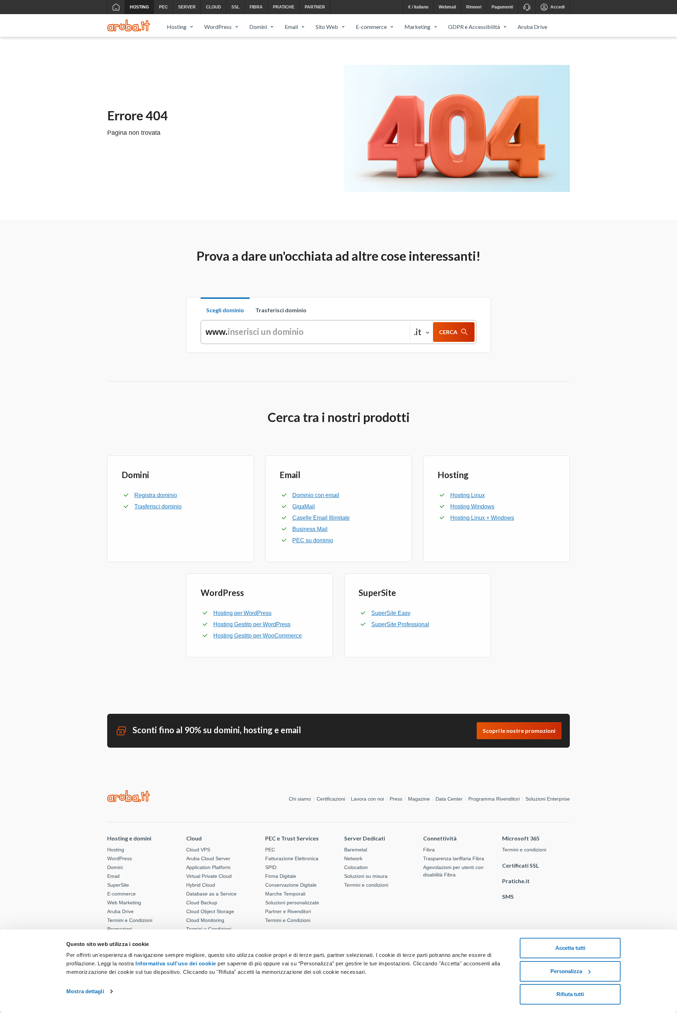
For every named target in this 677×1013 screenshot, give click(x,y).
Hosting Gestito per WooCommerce (257, 636)
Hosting (139, 7)
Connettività (440, 838)
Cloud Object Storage (210, 911)
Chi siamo (300, 799)
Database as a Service (211, 894)
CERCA (448, 331)
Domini (258, 26)
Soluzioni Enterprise (547, 799)
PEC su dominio (312, 540)
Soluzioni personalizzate (292, 902)
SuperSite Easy (390, 613)
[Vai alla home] (115, 7)
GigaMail (303, 506)
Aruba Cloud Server (208, 858)
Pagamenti (502, 7)
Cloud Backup (201, 902)
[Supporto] (526, 7)
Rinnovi (473, 7)
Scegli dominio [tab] (225, 310)
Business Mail (310, 529)
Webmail (447, 7)
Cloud (213, 7)
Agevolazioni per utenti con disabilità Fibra (453, 871)
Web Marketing (124, 902)
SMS (508, 896)
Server (187, 7)
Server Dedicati (364, 838)
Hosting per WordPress (242, 613)
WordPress (218, 26)
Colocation (356, 867)
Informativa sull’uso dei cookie (175, 963)
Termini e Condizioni (129, 920)
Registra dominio (155, 495)
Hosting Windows (472, 506)
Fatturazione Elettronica (291, 858)
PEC (163, 7)
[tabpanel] (338, 332)
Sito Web (327, 26)
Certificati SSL (520, 865)
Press (396, 799)
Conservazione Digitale (291, 885)
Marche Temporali (285, 894)
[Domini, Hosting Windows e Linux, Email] (128, 25)
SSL (235, 7)
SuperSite (118, 885)
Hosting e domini (129, 838)
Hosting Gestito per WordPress (252, 624)
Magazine (419, 799)
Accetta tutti (570, 948)
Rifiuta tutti (570, 994)
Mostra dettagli (85, 991)
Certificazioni (331, 799)
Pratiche (283, 7)
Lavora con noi (367, 799)
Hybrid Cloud (200, 885)
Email (291, 26)
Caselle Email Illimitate (321, 518)
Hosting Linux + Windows (482, 518)
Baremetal (355, 849)
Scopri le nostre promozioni (519, 730)
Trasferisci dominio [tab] (280, 310)
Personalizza (566, 971)
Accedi (557, 7)
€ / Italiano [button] (418, 7)
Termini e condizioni (366, 885)
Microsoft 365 (520, 838)
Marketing (417, 26)
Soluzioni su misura (366, 876)
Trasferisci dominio (158, 506)
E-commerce (371, 26)
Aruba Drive (532, 26)
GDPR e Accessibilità (474, 26)
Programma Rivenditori (494, 799)
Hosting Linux (467, 495)
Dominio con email (315, 495)
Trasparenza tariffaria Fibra (453, 858)
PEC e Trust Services (292, 838)
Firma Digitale (280, 876)
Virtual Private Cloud (209, 876)
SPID (270, 867)
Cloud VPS (198, 849)
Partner (315, 7)
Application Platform (208, 867)
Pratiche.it (516, 881)
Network (353, 858)
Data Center (449, 799)
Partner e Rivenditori (288, 911)
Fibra (256, 7)
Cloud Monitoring (205, 920)
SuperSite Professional (400, 624)
